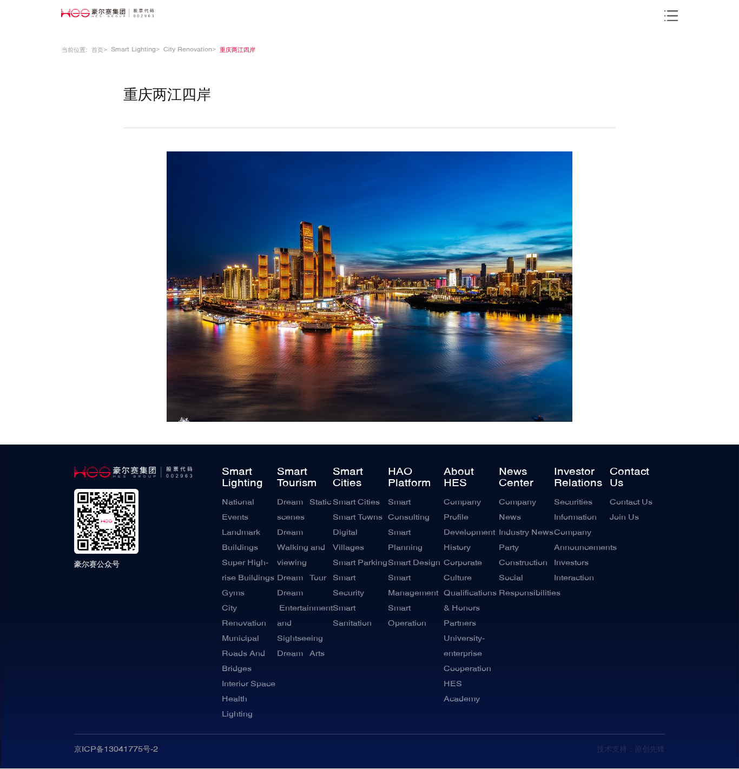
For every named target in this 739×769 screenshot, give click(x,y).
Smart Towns (357, 517)
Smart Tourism (296, 477)
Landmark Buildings (241, 540)
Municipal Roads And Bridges (243, 654)
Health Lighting (237, 706)
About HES (459, 477)
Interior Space (248, 684)
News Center (516, 477)
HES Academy (462, 691)
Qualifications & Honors (470, 600)
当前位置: (75, 50)
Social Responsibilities (526, 585)
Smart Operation (407, 616)
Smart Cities (348, 477)
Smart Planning (405, 540)
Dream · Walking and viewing (301, 548)
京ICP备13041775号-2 (116, 749)
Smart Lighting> (135, 49)
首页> (99, 50)
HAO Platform (409, 477)
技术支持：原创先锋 (631, 749)
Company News (517, 510)
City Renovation (244, 616)
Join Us (624, 517)
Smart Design (414, 563)
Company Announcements (581, 540)
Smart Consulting (409, 510)
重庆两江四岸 (237, 50)
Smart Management (413, 585)
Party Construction (523, 555)
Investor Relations (578, 477)
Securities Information (575, 510)
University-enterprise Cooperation (467, 654)
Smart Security (348, 585)
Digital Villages (348, 540)
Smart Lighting (242, 477)
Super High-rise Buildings (248, 570)
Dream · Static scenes (304, 510)
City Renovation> (189, 49)
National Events (238, 510)
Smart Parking (360, 563)
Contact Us (629, 477)
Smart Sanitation (352, 616)
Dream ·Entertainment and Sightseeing (304, 615)
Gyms (233, 593)
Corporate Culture (463, 570)
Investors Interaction (574, 570)
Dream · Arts (301, 654)
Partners (460, 623)
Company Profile (462, 510)
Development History (469, 540)
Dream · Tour (301, 578)
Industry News (526, 532)
